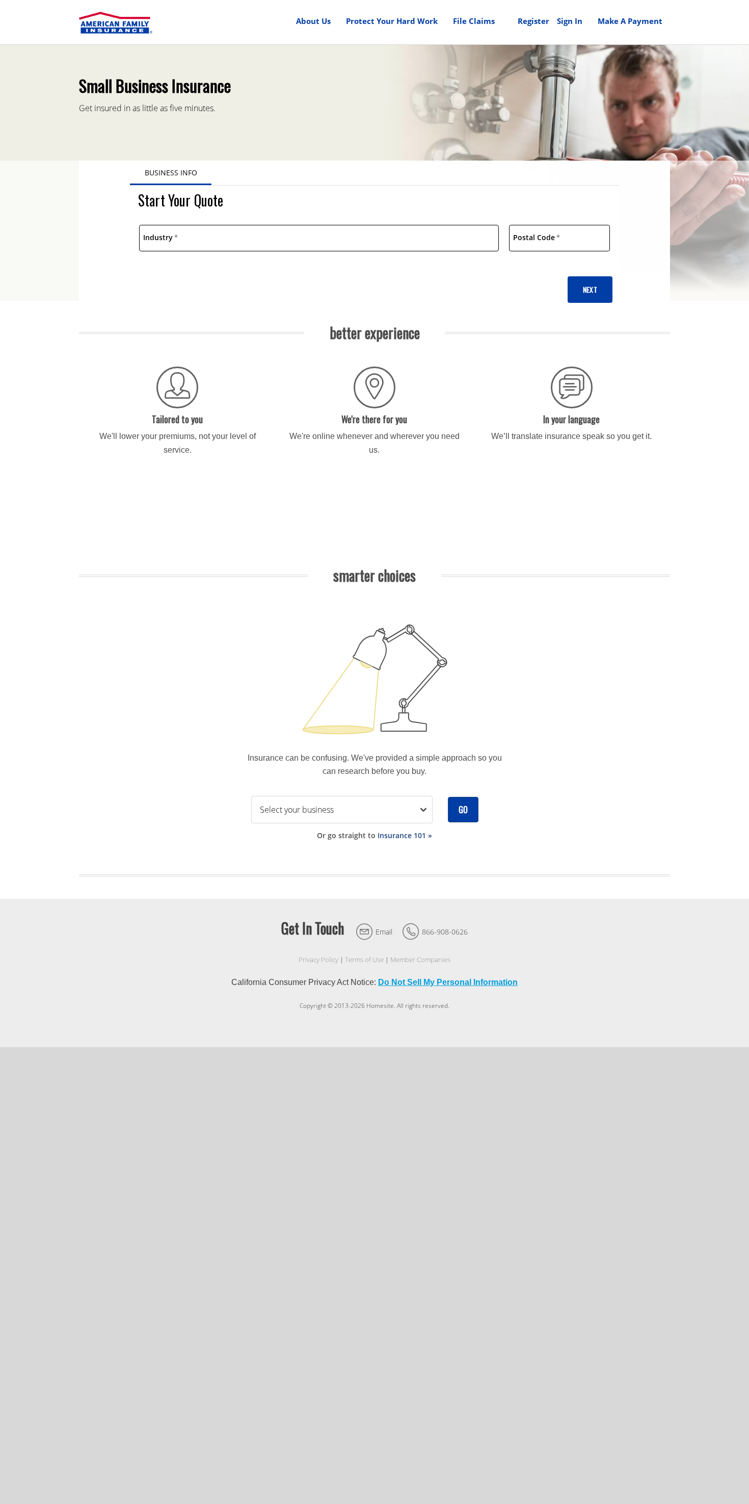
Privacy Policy (318, 959)
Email (384, 932)
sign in (569, 21)
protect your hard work (392, 21)
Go (463, 809)
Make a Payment (630, 21)
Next (590, 289)
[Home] (115, 22)
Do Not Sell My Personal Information (448, 982)
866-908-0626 (445, 932)
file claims (474, 21)
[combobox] (319, 238)
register (533, 21)
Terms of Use (364, 959)
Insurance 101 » (405, 835)
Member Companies (420, 959)
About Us (313, 21)
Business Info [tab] (171, 172)
